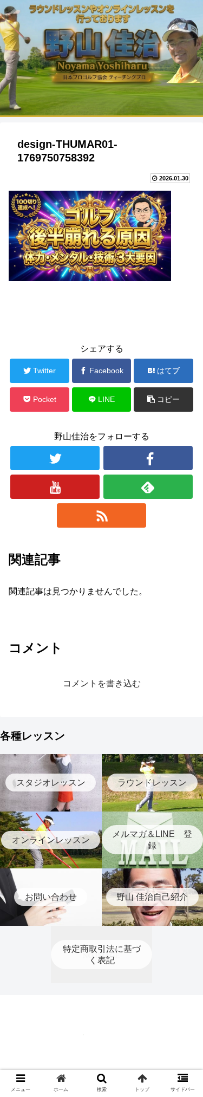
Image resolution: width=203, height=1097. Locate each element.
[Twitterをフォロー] (55, 458)
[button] (181, 943)
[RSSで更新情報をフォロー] (101, 515)
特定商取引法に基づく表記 (101, 1061)
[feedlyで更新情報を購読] (148, 487)
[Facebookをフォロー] (148, 458)
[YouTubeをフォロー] (55, 487)
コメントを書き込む (102, 683)
